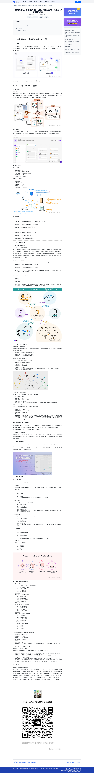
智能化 (41, 17)
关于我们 (14, 770)
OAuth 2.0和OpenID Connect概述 (71, 38)
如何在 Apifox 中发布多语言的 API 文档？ (72, 41)
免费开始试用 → (72, 13)
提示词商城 (30, 1)
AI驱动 (19, 5)
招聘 (17, 770)
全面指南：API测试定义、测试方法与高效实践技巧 (72, 36)
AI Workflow (35, 17)
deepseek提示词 (45, 768)
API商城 (24, 1)
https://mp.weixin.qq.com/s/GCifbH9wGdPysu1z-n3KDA (31, 753)
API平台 (17, 768)
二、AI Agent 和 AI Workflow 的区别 (23, 26)
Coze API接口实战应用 (69, 39)
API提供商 (41, 1)
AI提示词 (28, 768)
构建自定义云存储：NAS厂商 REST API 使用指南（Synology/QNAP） (72, 50)
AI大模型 (35, 1)
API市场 (54, 768)
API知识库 (47, 1)
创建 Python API (68, 46)
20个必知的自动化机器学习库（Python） (72, 30)
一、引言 (17, 23)
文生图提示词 (50, 768)
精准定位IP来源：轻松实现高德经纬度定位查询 (72, 33)
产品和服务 (52, 1)
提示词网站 (36, 768)
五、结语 (17, 33)
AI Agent (29, 17)
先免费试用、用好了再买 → (72, 23)
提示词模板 (25, 768)
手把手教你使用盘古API (69, 44)
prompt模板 (40, 768)
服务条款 (19, 770)
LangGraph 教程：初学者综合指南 (71, 47)
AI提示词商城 (32, 768)
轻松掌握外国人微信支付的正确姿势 (71, 43)
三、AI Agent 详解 (19, 28)
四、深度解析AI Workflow (21, 30)
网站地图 (26, 770)
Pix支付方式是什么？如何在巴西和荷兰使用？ (72, 53)
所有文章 (15, 5)
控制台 (78, 1)
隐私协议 (23, 770)
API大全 (14, 768)
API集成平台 (21, 768)
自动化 (46, 17)
